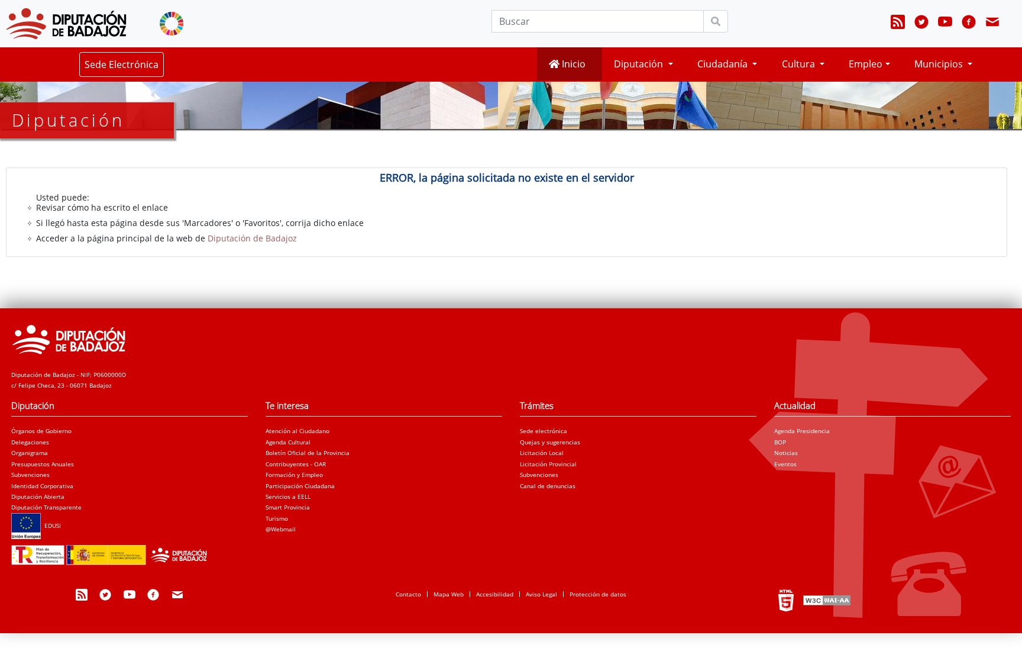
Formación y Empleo (294, 474)
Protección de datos (598, 594)
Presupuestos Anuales (42, 464)
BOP (780, 442)
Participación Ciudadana (300, 486)
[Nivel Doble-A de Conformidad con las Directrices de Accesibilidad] (826, 600)
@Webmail (281, 529)
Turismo (277, 518)
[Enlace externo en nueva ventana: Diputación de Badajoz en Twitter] (921, 23)
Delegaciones (30, 442)
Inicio (572, 63)
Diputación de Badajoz (252, 238)
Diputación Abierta (37, 496)
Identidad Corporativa (42, 486)
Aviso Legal (541, 594)
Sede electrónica (543, 431)
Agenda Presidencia (802, 431)
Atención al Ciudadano (297, 431)
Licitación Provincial (548, 464)
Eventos (785, 464)
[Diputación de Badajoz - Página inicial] (66, 23)
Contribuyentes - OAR (296, 464)
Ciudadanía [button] (723, 63)
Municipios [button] (939, 63)
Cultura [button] (799, 63)
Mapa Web (449, 594)
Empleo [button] (865, 63)
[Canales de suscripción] (898, 23)
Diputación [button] (639, 63)
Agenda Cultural (288, 442)
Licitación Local (542, 453)
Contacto (408, 594)
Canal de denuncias (547, 486)
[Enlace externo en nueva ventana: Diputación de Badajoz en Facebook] (969, 23)
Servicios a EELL (288, 496)
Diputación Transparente (46, 507)
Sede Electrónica (122, 64)
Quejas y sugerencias (550, 442)
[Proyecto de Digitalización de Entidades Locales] (112, 551)
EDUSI (51, 525)
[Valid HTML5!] (786, 600)
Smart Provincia (288, 507)
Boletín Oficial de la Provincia (308, 453)
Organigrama (29, 453)
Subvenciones (30, 474)
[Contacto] (992, 23)
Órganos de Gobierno (41, 431)
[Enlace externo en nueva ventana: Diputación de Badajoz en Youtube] (945, 23)
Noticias (786, 453)
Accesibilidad (494, 594)
